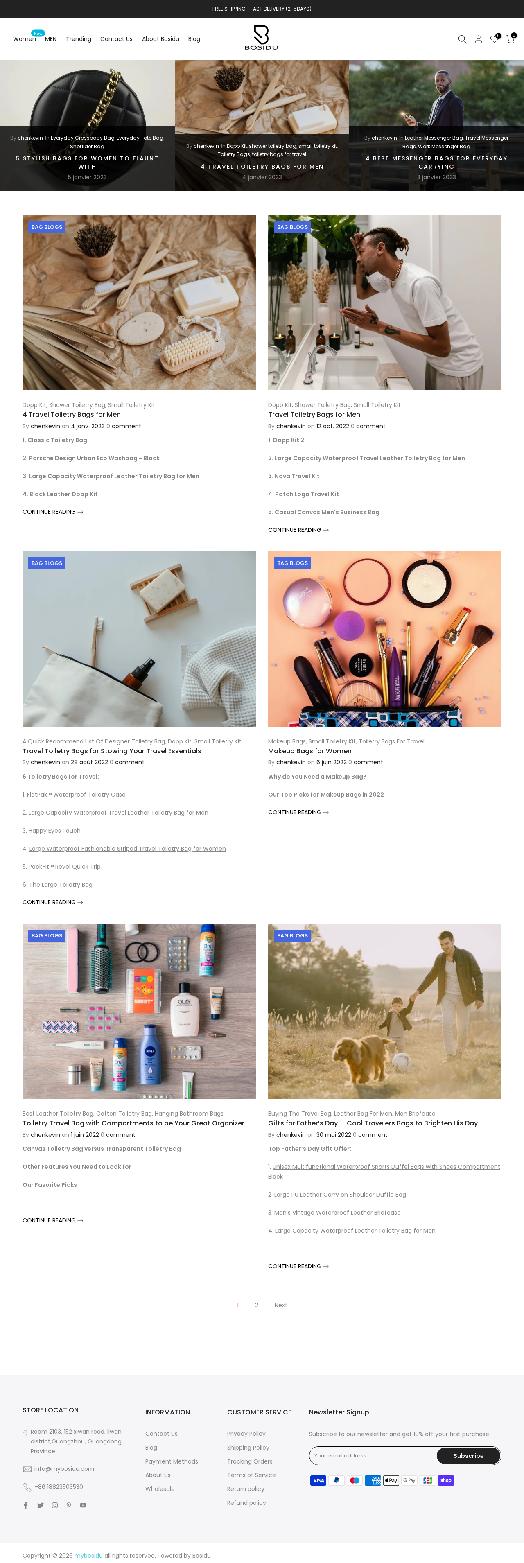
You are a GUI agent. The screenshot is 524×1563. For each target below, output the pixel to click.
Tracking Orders (250, 1461)
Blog (194, 39)
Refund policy (246, 1503)
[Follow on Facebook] (26, 1505)
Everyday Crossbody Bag (83, 137)
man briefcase (415, 1113)
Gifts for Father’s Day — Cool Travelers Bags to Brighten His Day (373, 1123)
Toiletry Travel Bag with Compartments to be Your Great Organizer (133, 1123)
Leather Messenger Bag (434, 137)
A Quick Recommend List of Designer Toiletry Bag (94, 741)
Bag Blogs (47, 227)
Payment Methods (171, 1461)
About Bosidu (160, 39)
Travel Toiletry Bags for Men (314, 414)
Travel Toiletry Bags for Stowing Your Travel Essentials (112, 751)
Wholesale (160, 1489)
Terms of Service (251, 1475)
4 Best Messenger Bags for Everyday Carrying (437, 162)
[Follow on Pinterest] (69, 1505)
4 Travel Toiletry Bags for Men (262, 167)
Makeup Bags (287, 741)
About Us (158, 1475)
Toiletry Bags (234, 154)
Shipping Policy (248, 1447)
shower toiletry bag (272, 145)
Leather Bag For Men (363, 1113)
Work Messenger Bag (444, 146)
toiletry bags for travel (279, 154)
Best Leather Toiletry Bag (58, 1113)
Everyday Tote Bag (140, 137)
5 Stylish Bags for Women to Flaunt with (87, 162)
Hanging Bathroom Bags (189, 1113)
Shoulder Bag (87, 146)
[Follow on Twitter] (40, 1505)
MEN (50, 39)
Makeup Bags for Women (310, 751)
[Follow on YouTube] (83, 1505)
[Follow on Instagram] (55, 1505)
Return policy (245, 1489)
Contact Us (116, 39)
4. (124, 849)
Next (281, 1305)
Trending (78, 39)
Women (28, 38)
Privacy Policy (246, 1434)
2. (115, 813)
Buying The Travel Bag (299, 1113)
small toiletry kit (317, 145)
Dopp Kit (237, 145)
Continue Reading (50, 512)
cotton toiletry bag (124, 1113)
